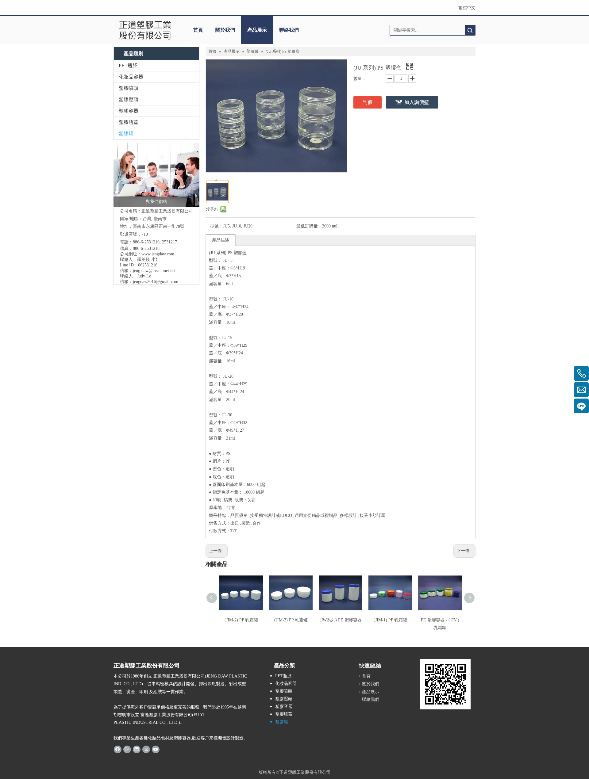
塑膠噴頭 (128, 88)
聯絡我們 (289, 29)
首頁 (198, 29)
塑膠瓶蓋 (128, 122)
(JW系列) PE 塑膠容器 (341, 620)
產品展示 (257, 29)
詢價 (367, 102)
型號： (216, 226)
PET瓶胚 (128, 65)
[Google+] (127, 749)
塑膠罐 (126, 133)
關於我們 (225, 29)
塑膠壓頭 (128, 99)
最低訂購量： (309, 226)
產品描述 (220, 240)
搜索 (470, 30)
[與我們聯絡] (156, 175)
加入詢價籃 (416, 102)
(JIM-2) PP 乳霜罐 (241, 620)
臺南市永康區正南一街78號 (158, 226)
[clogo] (145, 30)
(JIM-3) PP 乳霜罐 (291, 620)
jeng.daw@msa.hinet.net (154, 270)
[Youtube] (156, 749)
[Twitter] (146, 749)
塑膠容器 (128, 110)
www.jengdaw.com (157, 254)
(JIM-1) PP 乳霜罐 (390, 620)
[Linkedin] (137, 749)
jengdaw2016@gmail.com (155, 281)
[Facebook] (117, 749)
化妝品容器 (131, 76)
